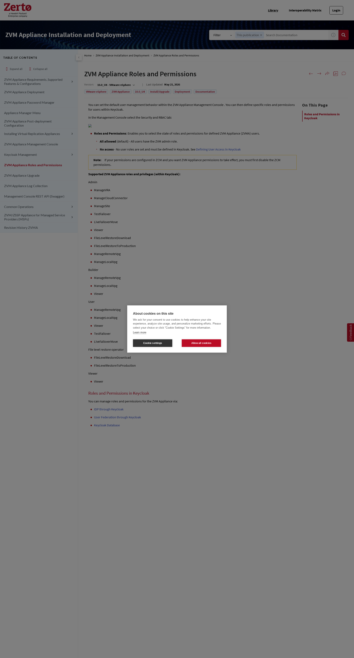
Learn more (139, 332)
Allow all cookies (201, 343)
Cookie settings (152, 343)
